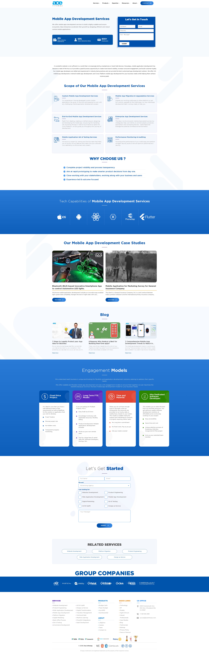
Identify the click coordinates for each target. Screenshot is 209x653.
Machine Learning (82, 617)
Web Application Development (93, 497)
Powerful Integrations (83, 620)
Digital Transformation (84, 610)
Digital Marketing (88, 501)
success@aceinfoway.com (148, 617)
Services (96, 3)
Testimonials (124, 625)
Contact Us (146, 3)
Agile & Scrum (124, 612)
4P (121, 608)
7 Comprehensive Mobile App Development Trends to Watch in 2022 (139, 343)
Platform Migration (104, 551)
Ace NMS (102, 610)
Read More (58, 299)
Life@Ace (102, 622)
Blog (121, 622)
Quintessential (103, 612)
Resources (125, 3)
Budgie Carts (103, 605)
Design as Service (114, 506)
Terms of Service (125, 632)
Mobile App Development (117, 497)
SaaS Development (83, 622)
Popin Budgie (103, 608)
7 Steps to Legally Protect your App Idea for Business (67, 342)
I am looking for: (84, 489)
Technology (123, 605)
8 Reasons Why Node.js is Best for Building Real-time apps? (103, 342)
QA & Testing (112, 501)
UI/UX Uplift (86, 506)
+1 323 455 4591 (144, 614)
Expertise (115, 3)
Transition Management (84, 612)
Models (122, 610)
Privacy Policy (124, 630)
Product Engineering (115, 492)
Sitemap (122, 627)
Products (105, 3)
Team (101, 627)
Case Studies (124, 620)
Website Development (90, 492)
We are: (81, 482)
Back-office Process (59, 620)
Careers (101, 625)
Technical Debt (81, 615)
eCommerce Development (61, 625)
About (135, 3)
